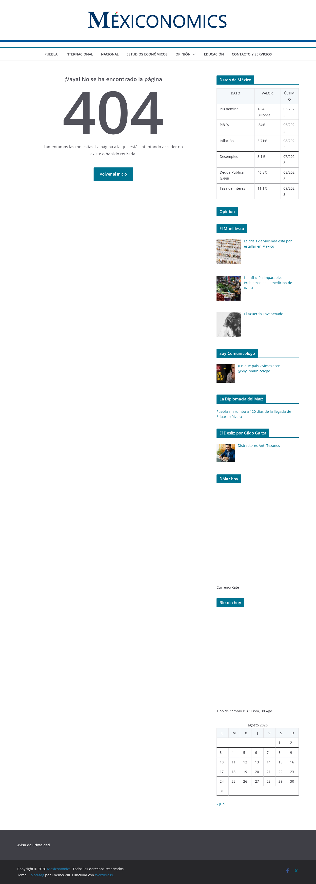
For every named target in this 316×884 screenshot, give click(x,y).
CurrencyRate (228, 587)
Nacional (110, 54)
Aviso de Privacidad (33, 845)
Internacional (79, 54)
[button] (193, 54)
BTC (246, 711)
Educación (214, 54)
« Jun (221, 804)
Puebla (51, 54)
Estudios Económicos (147, 54)
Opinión (183, 54)
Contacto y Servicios (252, 54)
